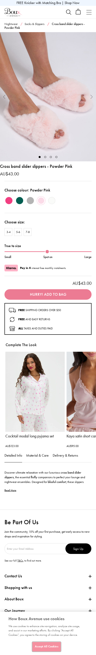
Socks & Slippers (34, 24)
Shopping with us (18, 587)
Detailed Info (13, 455)
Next (91, 96)
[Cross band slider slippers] (48, 97)
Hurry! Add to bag (48, 294)
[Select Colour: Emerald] (19, 200)
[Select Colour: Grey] (30, 200)
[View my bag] (78, 13)
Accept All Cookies (46, 646)
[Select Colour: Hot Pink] (8, 200)
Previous (4, 96)
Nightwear (11, 24)
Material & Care (37, 455)
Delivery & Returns (65, 455)
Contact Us (13, 576)
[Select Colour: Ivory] (51, 200)
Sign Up (78, 549)
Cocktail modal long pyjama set (29, 436)
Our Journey (14, 610)
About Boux (14, 599)
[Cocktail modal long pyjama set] (35, 392)
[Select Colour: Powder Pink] (41, 200)
